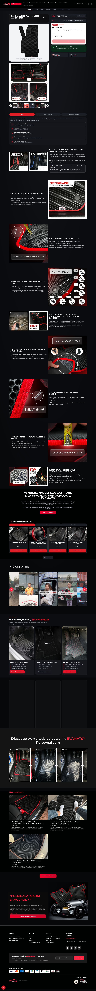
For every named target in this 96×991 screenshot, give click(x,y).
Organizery (74, 524)
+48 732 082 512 (78, 4)
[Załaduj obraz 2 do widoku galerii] (26, 105)
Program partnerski (34, 942)
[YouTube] (79, 948)
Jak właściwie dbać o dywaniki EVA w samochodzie (26, 861)
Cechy (54, 9)
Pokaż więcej (47, 557)
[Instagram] (71, 948)
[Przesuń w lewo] (10, 105)
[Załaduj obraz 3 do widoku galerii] (37, 105)
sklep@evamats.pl (70, 938)
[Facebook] (67, 948)
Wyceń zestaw (48, 512)
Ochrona (48, 524)
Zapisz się (79, 958)
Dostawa (48, 9)
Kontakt (31, 940)
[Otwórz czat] (3, 988)
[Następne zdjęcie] (46, 82)
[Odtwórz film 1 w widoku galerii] (32, 105)
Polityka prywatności (51, 936)
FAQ (30, 938)
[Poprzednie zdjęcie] (11, 82)
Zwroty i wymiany (50, 942)
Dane (41, 9)
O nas (30, 936)
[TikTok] (75, 948)
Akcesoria (61, 9)
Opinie (68, 9)
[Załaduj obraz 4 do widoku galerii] (43, 105)
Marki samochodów (14, 936)
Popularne (22, 524)
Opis (36, 9)
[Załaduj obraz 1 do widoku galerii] (20, 105)
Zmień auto (80, 15)
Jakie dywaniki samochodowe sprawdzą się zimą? (65, 822)
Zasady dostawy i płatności (52, 938)
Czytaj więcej (13, 913)
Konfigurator (29, 9)
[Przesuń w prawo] (47, 105)
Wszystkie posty (48, 876)
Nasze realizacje (13, 940)
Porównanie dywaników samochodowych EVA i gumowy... (27, 822)
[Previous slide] (11, 589)
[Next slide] (85, 589)
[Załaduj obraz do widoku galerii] (15, 105)
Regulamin (48, 940)
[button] (28, 2)
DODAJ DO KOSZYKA (18, 550)
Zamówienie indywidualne (28, 916)
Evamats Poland (24, 980)
